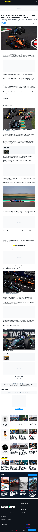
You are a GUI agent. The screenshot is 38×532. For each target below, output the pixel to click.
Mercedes (10, 55)
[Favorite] (33, 23)
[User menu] (36, 1)
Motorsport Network (17, 530)
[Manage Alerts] (20, 379)
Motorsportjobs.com (24, 507)
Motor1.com (22, 506)
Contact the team (4, 521)
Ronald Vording (3, 23)
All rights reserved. (24, 530)
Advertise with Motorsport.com (6, 519)
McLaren (32, 78)
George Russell (13, 54)
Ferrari (15, 56)
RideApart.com (23, 512)
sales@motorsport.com (4, 522)
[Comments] (35, 23)
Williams (12, 79)
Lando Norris (13, 231)
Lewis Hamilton (11, 56)
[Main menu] (2, 1)
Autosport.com (23, 509)
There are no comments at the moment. (19, 392)
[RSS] (13, 512)
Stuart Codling (3, 22)
